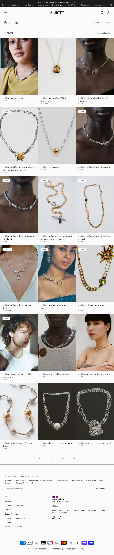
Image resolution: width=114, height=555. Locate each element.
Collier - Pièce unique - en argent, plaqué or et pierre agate (57, 238)
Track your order (13, 526)
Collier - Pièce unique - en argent (94, 167)
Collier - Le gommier (13, 98)
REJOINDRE (100, 488)
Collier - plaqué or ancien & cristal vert (94, 307)
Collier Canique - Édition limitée (94, 374)
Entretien (10, 510)
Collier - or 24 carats (50, 167)
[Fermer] (108, 3)
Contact (8, 522)
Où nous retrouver (14, 505)
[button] (6, 12)
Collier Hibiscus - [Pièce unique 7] (94, 443)
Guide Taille (11, 514)
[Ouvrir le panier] (109, 12)
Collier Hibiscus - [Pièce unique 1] (57, 443)
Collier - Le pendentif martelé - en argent (93, 100)
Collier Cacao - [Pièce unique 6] (55, 374)
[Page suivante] (80, 458)
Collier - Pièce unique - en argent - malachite (19, 238)
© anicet (32, 549)
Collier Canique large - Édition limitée (17, 445)
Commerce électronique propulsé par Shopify (61, 549)
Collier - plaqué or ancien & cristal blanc (57, 307)
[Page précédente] (33, 458)
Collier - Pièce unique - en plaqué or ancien (94, 238)
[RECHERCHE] (102, 12)
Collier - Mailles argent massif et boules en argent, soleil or (19, 169)
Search (8, 501)
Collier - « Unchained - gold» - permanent (18, 376)
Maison (96, 23)
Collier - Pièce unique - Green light (17, 307)
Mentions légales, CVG (16, 518)
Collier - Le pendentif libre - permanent (54, 100)
